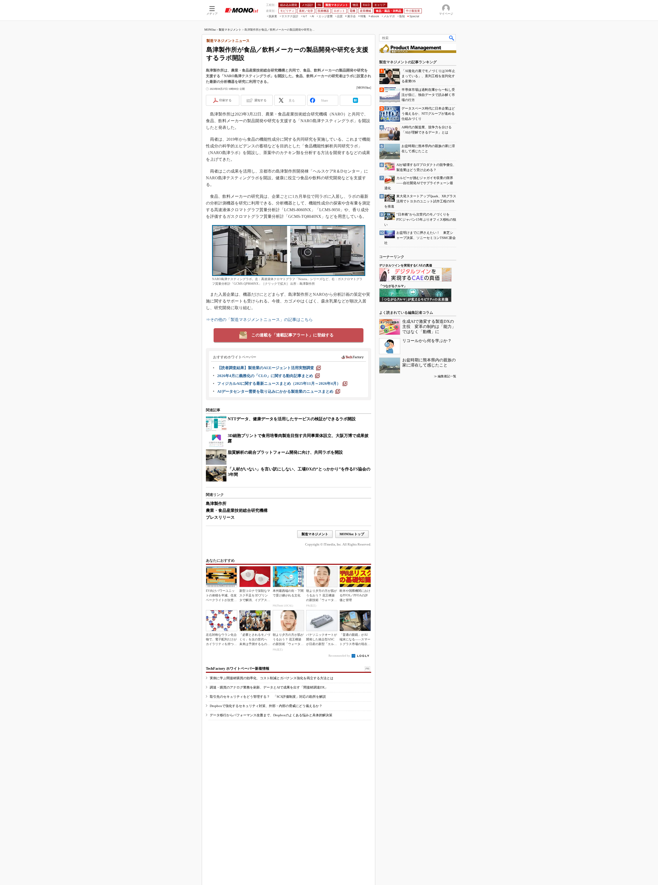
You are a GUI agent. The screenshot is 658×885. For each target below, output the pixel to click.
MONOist (210, 29)
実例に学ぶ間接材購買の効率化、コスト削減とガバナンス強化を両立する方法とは (271, 678)
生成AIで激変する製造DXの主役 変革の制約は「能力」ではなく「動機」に (429, 326)
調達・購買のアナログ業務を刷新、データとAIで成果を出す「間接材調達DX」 (269, 687)
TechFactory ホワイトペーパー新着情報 (237, 669)
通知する (260, 100)
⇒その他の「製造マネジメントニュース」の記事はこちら (259, 319)
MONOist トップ (352, 534)
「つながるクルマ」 (393, 286)
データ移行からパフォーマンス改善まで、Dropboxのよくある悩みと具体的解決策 (271, 715)
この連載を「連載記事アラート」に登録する (292, 335)
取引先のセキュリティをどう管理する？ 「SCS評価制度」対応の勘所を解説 (268, 697)
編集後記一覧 (447, 376)
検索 (452, 37)
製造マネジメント (230, 29)
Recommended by (339, 655)
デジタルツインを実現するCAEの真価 (405, 265)
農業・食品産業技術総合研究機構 (237, 510)
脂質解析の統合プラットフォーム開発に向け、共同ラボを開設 (285, 452)
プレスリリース (220, 517)
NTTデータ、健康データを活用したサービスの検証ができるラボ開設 (292, 419)
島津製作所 (216, 503)
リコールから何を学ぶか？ (427, 340)
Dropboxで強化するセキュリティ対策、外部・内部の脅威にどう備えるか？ (266, 706)
